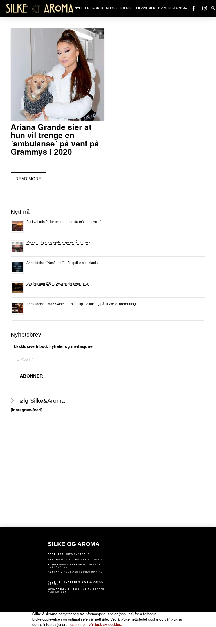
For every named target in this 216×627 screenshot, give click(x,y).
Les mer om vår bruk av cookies (95, 624)
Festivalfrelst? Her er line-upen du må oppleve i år (64, 222)
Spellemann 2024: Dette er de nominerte (57, 283)
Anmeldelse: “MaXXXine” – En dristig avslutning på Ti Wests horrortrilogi (81, 304)
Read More (28, 178)
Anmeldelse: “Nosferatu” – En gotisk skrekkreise (63, 263)
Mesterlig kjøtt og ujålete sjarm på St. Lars (58, 242)
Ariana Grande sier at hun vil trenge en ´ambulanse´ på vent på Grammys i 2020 (55, 139)
